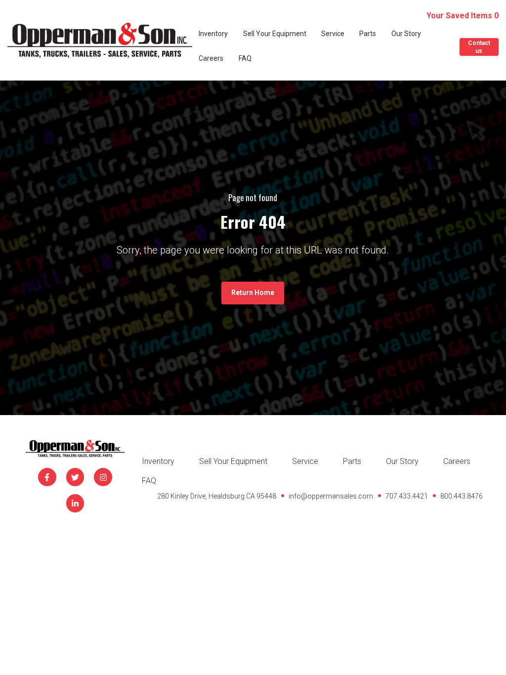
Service (332, 34)
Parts (367, 34)
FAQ (245, 58)
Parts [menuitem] (352, 461)
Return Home (252, 292)
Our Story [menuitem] (402, 461)
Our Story (406, 34)
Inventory (213, 34)
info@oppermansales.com (331, 496)
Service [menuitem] (305, 461)
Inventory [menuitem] (158, 461)
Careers (211, 58)
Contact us (479, 47)
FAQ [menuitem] (149, 480)
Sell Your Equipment (274, 34)
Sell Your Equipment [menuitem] (233, 461)
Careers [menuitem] (456, 461)
